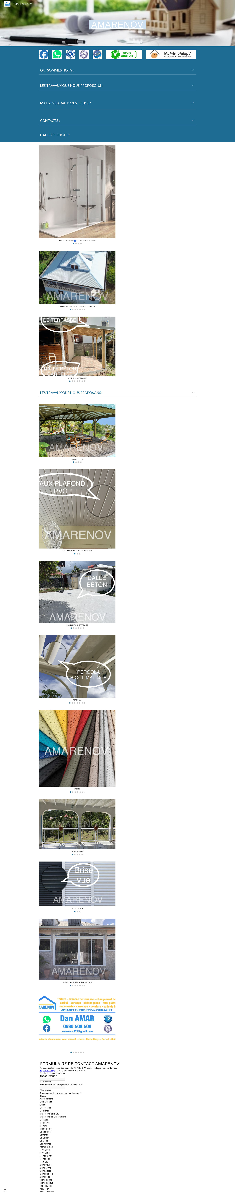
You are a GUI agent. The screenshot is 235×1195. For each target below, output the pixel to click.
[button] (192, 70)
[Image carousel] (77, 1023)
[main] (117, 23)
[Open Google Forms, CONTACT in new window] (123, 1063)
